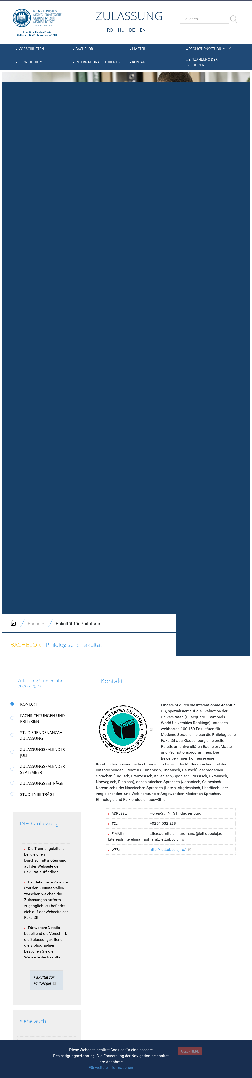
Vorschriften (31, 48)
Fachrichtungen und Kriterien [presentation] (42, 718)
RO (110, 30)
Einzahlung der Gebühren (202, 62)
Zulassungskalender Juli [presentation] (42, 752)
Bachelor (84, 48)
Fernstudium (31, 62)
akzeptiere (190, 1051)
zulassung (129, 16)
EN (143, 30)
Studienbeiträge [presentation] (37, 794)
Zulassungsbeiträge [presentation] (41, 783)
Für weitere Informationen (111, 1067)
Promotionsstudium (207, 48)
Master (138, 48)
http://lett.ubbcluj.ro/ (168, 849)
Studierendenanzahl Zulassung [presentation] (42, 735)
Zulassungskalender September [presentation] (42, 769)
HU (121, 30)
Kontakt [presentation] (28, 704)
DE (132, 30)
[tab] (41, 704)
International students (98, 62)
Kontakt (139, 62)
